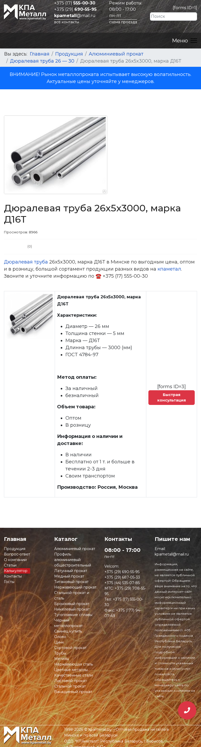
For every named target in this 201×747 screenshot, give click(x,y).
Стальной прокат (70, 686)
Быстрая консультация (171, 397)
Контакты (13, 576)
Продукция (14, 548)
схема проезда (123, 22)
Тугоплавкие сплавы (73, 614)
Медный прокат (69, 576)
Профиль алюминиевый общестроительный (72, 560)
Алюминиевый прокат (74, 548)
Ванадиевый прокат (73, 691)
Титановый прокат (71, 581)
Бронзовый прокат (72, 603)
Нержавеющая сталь (73, 664)
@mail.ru (75, 15)
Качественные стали (73, 675)
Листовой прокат (70, 680)
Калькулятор (15, 570)
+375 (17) (74, 3)
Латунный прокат (70, 570)
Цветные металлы (71, 669)
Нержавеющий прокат (75, 587)
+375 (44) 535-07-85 (122, 582)
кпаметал (169, 269)
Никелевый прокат (72, 609)
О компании (15, 559)
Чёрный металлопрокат (68, 623)
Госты (9, 581)
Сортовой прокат (70, 647)
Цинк (59, 642)
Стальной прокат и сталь (71, 595)
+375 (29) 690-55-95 (121, 571)
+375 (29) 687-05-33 (122, 577)
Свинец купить (68, 631)
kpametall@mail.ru (172, 554)
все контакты (66, 22)
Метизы (61, 658)
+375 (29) (75, 9)
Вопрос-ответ (17, 554)
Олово (60, 636)
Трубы (60, 653)
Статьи (10, 565)
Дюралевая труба (26, 262)
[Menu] (184, 40)
